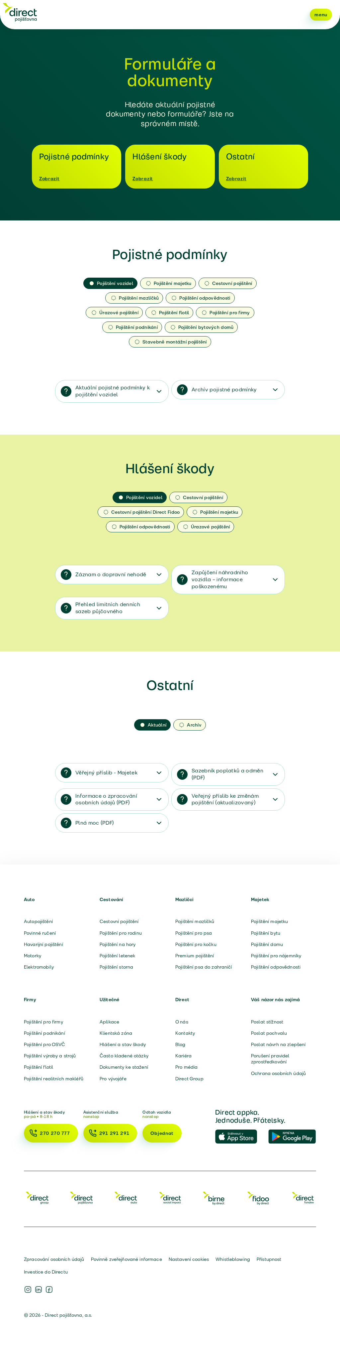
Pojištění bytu (265, 933)
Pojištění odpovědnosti (275, 967)
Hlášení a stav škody (123, 1044)
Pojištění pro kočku (195, 944)
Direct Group (189, 1078)
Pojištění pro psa (193, 933)
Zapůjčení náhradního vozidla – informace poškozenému (220, 579)
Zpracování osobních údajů (54, 1259)
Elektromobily (39, 967)
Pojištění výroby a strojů (50, 1055)
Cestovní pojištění (119, 921)
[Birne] (214, 1198)
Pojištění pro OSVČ (44, 1044)
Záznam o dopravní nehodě (110, 574)
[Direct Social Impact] (170, 1198)
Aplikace (109, 1021)
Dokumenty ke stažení (124, 1067)
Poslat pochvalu (269, 1033)
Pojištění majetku (269, 921)
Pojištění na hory (117, 944)
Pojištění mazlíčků (194, 921)
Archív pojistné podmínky (224, 389)
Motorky (32, 955)
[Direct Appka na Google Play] (292, 1137)
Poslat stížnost (267, 1021)
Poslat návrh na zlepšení (278, 1044)
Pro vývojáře (113, 1078)
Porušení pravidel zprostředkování (270, 1058)
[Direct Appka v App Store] (239, 1137)
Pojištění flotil (38, 1067)
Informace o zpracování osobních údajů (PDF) (106, 799)
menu (320, 14)
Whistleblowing (232, 1259)
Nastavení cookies (189, 1259)
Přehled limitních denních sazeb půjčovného (107, 608)
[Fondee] (303, 1198)
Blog (180, 1044)
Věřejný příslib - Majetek (106, 772)
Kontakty (185, 1033)
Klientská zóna (116, 1033)
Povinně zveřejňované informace (126, 1259)
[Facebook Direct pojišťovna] (49, 1289)
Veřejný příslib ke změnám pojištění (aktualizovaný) (225, 799)
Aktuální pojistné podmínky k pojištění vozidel (112, 391)
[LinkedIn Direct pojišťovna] (38, 1289)
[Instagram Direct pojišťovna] (28, 1289)
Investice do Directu (46, 1272)
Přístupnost (269, 1259)
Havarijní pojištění (43, 944)
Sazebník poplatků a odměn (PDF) (227, 774)
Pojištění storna (116, 967)
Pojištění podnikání (44, 1033)
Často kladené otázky (124, 1055)
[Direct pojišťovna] (20, 12)
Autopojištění (38, 921)
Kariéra (183, 1055)
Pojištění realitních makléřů (53, 1078)
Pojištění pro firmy (43, 1021)
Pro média (186, 1067)
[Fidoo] (258, 1198)
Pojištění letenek (117, 955)
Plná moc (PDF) (94, 823)
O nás (181, 1021)
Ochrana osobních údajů (278, 1073)
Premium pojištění (194, 955)
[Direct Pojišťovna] (81, 1198)
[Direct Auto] (126, 1198)
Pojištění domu (267, 944)
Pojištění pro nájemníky (276, 955)
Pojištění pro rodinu (121, 933)
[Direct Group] (37, 1198)
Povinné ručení (40, 933)
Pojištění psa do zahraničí (203, 967)
